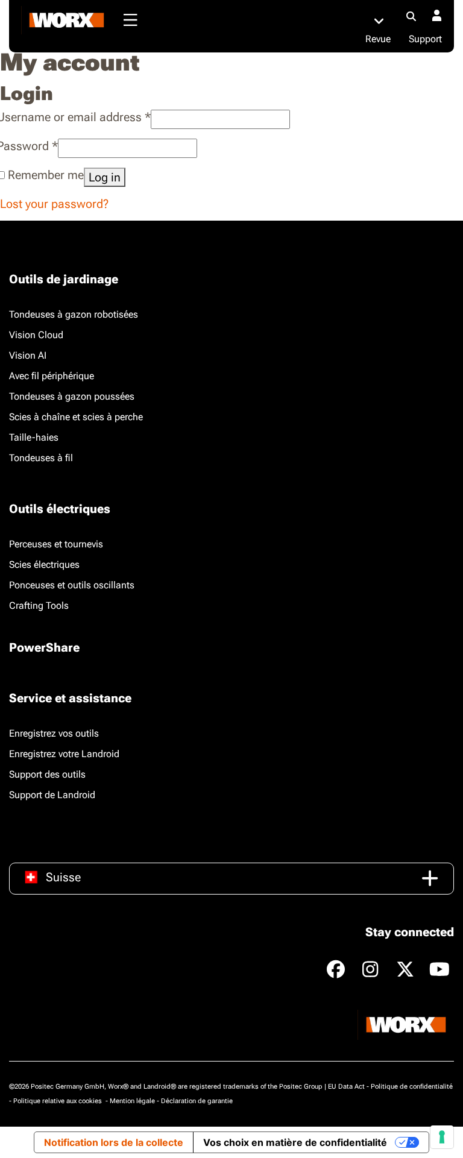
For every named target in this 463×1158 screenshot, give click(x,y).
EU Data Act (346, 1086)
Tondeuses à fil (41, 458)
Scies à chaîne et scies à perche (76, 417)
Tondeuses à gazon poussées (71, 396)
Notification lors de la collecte (113, 1142)
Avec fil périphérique (51, 376)
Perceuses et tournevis (56, 544)
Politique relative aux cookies (58, 1101)
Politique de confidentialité (412, 1086)
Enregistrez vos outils (54, 733)
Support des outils (47, 774)
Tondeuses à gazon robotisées (73, 314)
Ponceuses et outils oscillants (71, 585)
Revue (378, 39)
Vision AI (27, 355)
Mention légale (132, 1101)
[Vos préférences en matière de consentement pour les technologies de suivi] (441, 1136)
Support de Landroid (52, 795)
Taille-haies (33, 437)
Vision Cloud (36, 335)
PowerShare (44, 647)
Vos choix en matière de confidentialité (295, 1142)
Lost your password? (54, 204)
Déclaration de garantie (197, 1101)
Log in (105, 177)
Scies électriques (44, 564)
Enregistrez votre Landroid (64, 754)
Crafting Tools (39, 605)
